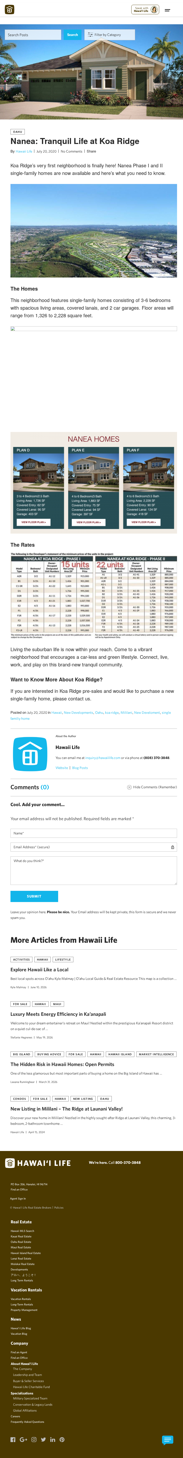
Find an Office (19, 1189)
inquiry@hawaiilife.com (102, 758)
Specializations (22, 1393)
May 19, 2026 (44, 1037)
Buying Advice (49, 1054)
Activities (21, 959)
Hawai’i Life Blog (21, 1328)
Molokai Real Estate (23, 1263)
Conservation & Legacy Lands (32, 1404)
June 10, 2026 (38, 987)
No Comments (71, 151)
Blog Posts (80, 768)
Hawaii (56, 712)
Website (62, 768)
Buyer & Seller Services (28, 1381)
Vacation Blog (19, 1333)
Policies (58, 1207)
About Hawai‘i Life (24, 1364)
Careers (15, 1416)
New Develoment (147, 712)
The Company (22, 1369)
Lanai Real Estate (21, 1258)
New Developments (78, 712)
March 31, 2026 (48, 1081)
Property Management (24, 1309)
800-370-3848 (128, 1162)
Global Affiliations (25, 1410)
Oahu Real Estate (21, 1241)
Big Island (21, 1054)
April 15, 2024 (36, 1132)
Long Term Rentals (22, 1280)
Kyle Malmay (18, 987)
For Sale (20, 1004)
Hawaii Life (24, 151)
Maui (57, 1004)
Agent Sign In (18, 1198)
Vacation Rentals (21, 1298)
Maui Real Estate (21, 1247)
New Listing (83, 1098)
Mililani (126, 712)
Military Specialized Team (30, 1398)
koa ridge (112, 712)
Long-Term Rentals (22, 1304)
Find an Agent (19, 1352)
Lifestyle (63, 959)
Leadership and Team (27, 1375)
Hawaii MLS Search (22, 1230)
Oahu (17, 131)
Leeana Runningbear (22, 1081)
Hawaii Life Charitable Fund (31, 1387)
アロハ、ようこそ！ (23, 1274)
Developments (19, 1269)
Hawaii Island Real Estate (26, 1253)
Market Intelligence (156, 1054)
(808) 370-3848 (156, 758)
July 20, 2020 (46, 151)
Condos (19, 1098)
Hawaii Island (120, 1054)
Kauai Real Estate (21, 1236)
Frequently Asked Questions (27, 1421)
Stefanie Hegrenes (21, 1037)
